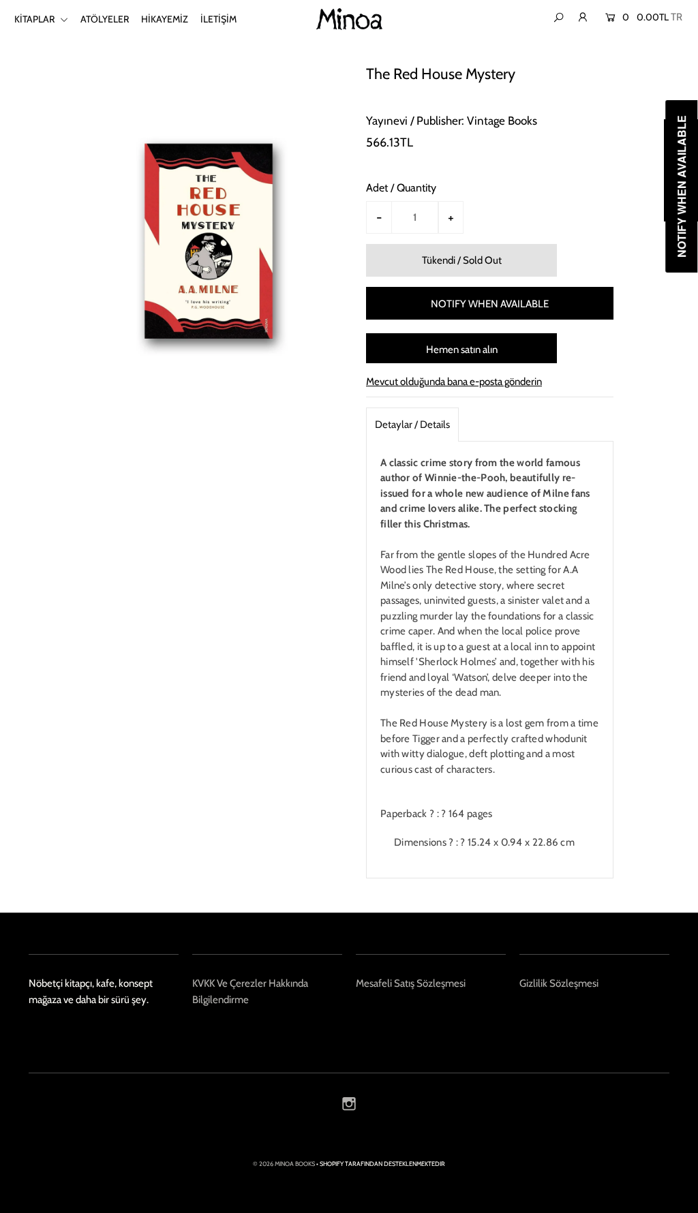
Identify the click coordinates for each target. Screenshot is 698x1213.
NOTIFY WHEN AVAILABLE (490, 304)
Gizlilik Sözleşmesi (558, 983)
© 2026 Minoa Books (284, 1163)
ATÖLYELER (104, 19)
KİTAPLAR (35, 19)
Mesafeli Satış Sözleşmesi (411, 983)
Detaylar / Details (412, 424)
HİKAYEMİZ (164, 19)
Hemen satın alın (462, 349)
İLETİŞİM (218, 19)
